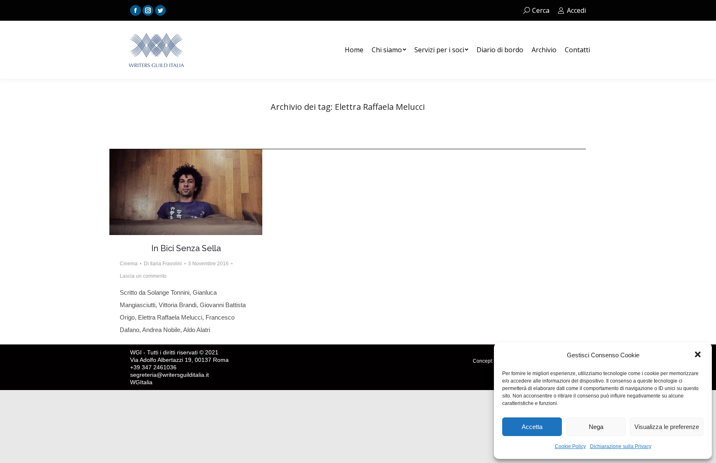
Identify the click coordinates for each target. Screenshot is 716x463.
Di (163, 264)
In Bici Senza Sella (186, 248)
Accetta (532, 426)
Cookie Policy (570, 446)
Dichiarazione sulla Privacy (620, 446)
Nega (596, 426)
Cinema (129, 264)
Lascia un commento (143, 276)
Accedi (576, 10)
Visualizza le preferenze (666, 426)
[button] (699, 355)
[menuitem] (354, 50)
